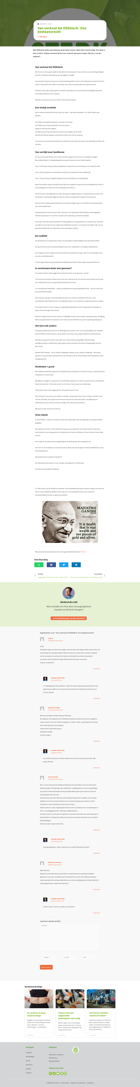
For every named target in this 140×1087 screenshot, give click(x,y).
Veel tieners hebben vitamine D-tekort (98, 1014)
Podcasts (29, 1065)
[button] (39, 564)
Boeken (28, 1069)
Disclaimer (90, 1083)
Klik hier (83, 552)
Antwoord (96, 669)
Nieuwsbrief (30, 1057)
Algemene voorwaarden (78, 1083)
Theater (28, 1053)
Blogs (28, 1061)
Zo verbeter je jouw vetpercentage (36, 1014)
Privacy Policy (65, 1083)
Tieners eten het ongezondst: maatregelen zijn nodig (69, 1015)
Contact (29, 1073)
